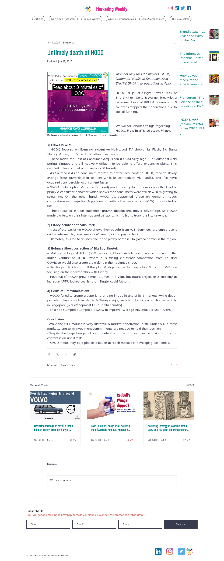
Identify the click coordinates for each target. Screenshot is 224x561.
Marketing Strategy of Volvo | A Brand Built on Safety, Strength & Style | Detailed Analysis (53, 427)
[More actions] (175, 43)
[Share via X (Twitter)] (57, 354)
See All (190, 384)
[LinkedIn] (177, 8)
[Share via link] (74, 354)
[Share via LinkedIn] (66, 354)
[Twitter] (183, 8)
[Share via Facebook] (49, 354)
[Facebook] (189, 8)
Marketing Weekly (111, 9)
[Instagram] (171, 8)
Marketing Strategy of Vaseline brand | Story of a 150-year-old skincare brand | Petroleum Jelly (168, 427)
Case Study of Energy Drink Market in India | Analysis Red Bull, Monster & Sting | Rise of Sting (111, 427)
